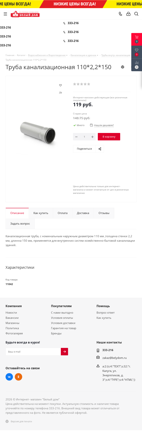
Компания (14, 306)
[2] (78, 84)
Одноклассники (18, 377)
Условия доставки (63, 323)
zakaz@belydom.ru (114, 358)
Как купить (104, 318)
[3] (82, 84)
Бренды (56, 333)
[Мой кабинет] (128, 14)
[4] (85, 84)
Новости (11, 312)
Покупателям (61, 306)
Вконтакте (9, 377)
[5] (89, 84)
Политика (12, 328)
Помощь (103, 306)
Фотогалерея (14, 333)
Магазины (12, 323)
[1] (75, 84)
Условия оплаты (62, 318)
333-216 (73, 23)
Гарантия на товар (63, 328)
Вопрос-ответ (106, 312)
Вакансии (12, 318)
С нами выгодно (62, 312)
